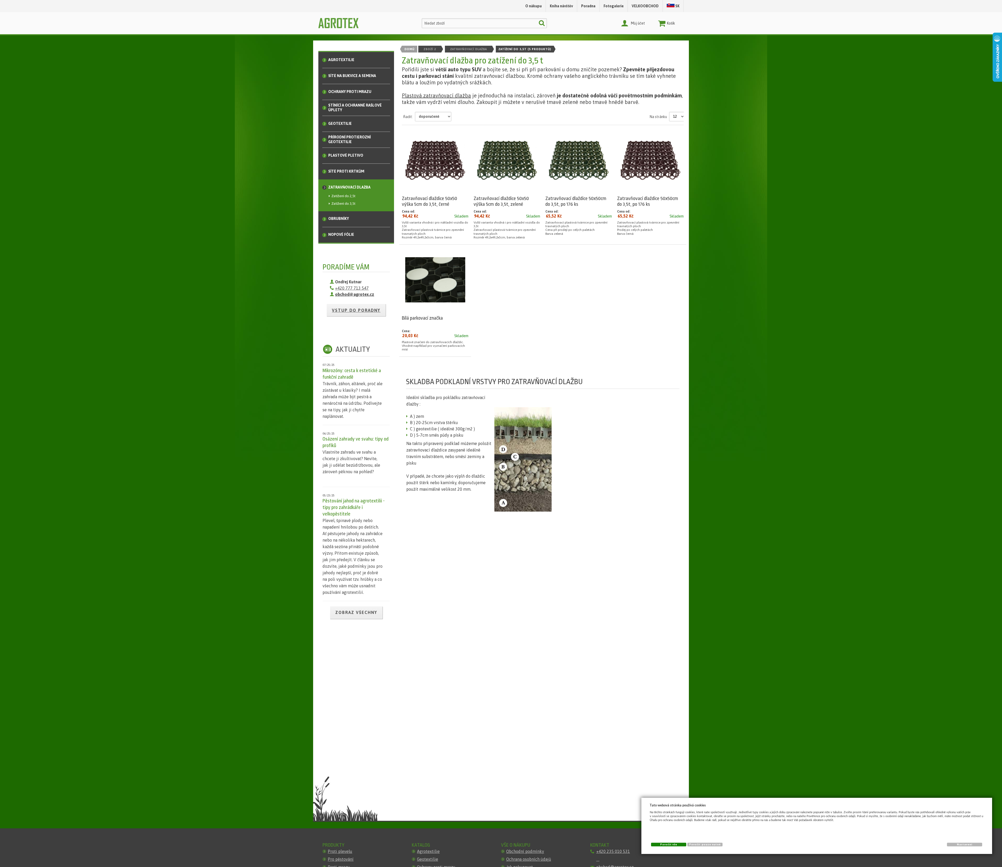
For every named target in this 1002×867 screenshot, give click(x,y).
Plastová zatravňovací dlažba (436, 95)
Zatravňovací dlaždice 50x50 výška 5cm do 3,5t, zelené (501, 201)
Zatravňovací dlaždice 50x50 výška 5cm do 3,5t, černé (429, 201)
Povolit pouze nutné (705, 844)
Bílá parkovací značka (422, 318)
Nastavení (964, 844)
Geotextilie (427, 859)
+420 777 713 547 (352, 288)
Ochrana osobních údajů (528, 859)
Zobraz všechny (356, 612)
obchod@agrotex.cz (354, 294)
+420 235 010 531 (613, 851)
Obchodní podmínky (525, 851)
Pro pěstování (341, 859)
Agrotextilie (428, 851)
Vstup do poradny (356, 310)
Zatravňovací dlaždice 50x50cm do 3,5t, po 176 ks (575, 201)
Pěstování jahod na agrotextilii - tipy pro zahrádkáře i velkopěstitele (354, 507)
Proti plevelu (340, 851)
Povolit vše (668, 844)
